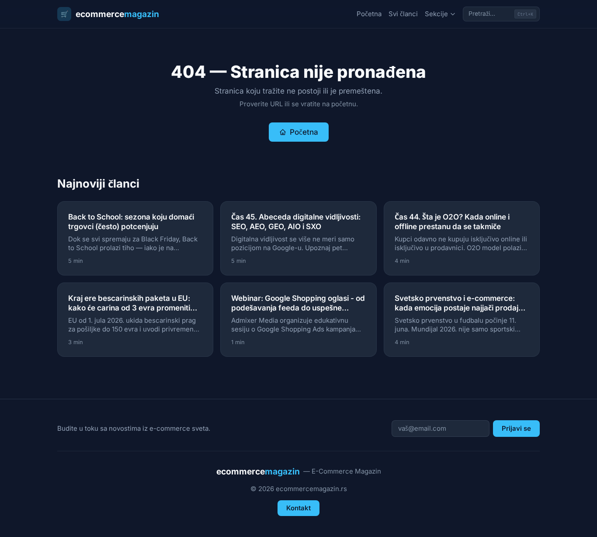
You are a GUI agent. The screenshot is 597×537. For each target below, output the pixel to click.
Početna (369, 14)
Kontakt (298, 508)
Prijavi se (516, 428)
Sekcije (436, 14)
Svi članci (403, 14)
